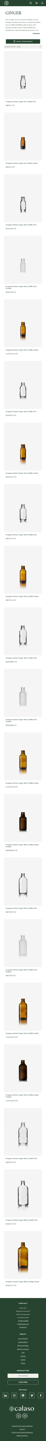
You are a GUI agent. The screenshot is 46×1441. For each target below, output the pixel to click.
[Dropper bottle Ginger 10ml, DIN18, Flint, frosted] (23, 260)
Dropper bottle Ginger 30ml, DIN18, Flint (21, 658)
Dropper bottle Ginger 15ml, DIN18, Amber (22, 473)
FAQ (23, 1352)
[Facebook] (40, 1395)
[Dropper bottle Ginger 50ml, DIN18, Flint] (23, 882)
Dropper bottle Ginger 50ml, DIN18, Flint (21, 908)
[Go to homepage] (6, 3)
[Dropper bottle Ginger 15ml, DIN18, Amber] (23, 446)
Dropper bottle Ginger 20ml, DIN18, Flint (21, 535)
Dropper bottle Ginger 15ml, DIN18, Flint (21, 412)
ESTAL (23, 1363)
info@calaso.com (23, 1324)
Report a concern (23, 1349)
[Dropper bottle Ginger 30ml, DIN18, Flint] (23, 631)
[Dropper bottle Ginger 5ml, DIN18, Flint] (23, 75)
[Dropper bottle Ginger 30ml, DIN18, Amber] (23, 756)
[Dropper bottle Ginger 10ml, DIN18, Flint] (23, 198)
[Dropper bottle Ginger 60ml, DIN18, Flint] (23, 1132)
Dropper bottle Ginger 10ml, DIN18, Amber (22, 350)
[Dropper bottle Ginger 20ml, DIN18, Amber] (23, 570)
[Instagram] (14, 1395)
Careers (23, 1356)
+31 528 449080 (23, 1321)
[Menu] (42, 3)
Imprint (22, 1429)
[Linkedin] (5, 1395)
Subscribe (23, 1382)
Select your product (24, 41)
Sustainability (23, 1342)
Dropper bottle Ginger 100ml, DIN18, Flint (22, 1220)
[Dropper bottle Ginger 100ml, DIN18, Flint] (23, 1193)
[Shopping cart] (36, 3)
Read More (36, 33)
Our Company (23, 1338)
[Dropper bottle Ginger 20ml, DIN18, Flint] (23, 508)
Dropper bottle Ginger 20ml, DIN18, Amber (22, 596)
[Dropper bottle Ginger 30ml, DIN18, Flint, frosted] (23, 693)
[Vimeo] (31, 1395)
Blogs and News (23, 1345)
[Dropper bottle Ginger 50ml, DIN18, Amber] (23, 1007)
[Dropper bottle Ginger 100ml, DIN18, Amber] (23, 1255)
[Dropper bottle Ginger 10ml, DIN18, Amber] (23, 323)
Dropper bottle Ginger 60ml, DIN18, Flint (21, 1158)
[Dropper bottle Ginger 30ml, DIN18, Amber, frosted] (23, 818)
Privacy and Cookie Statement (22, 1432)
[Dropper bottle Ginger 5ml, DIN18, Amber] (23, 137)
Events (23, 1359)
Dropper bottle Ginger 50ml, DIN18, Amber (22, 1033)
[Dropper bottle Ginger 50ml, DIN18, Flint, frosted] (23, 943)
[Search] (30, 3)
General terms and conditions (22, 1426)
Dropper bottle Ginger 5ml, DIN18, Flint (21, 102)
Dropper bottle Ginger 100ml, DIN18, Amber (22, 1282)
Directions (23, 1327)
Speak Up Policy (22, 1435)
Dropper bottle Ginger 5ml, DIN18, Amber (22, 163)
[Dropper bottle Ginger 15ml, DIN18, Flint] (23, 385)
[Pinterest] (23, 1395)
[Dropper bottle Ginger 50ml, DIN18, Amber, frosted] (23, 1068)
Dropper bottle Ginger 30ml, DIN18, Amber (22, 783)
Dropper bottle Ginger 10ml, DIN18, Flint (21, 225)
